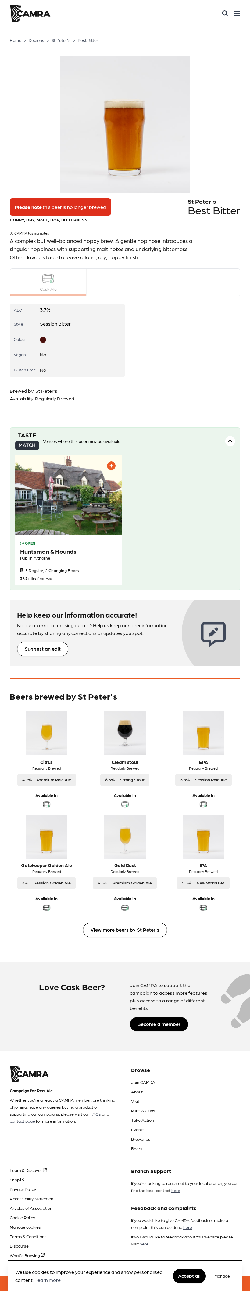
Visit (135, 1101)
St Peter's (61, 40)
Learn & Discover (26, 1170)
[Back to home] (30, 13)
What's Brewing (25, 1255)
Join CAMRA (143, 1082)
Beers (136, 1148)
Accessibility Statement (32, 1198)
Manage (222, 1275)
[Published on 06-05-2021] (68, 520)
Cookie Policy (22, 1217)
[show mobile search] (225, 13)
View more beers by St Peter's (125, 929)
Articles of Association (31, 1207)
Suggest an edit (43, 648)
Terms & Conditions (28, 1236)
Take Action (142, 1120)
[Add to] (111, 465)
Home (15, 40)
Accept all (189, 1275)
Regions (36, 40)
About (137, 1091)
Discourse (19, 1245)
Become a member (159, 1024)
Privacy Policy (23, 1189)
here (175, 1190)
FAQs (95, 1113)
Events (138, 1129)
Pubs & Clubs (143, 1110)
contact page (22, 1120)
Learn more (47, 1280)
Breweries (140, 1138)
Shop (15, 1179)
